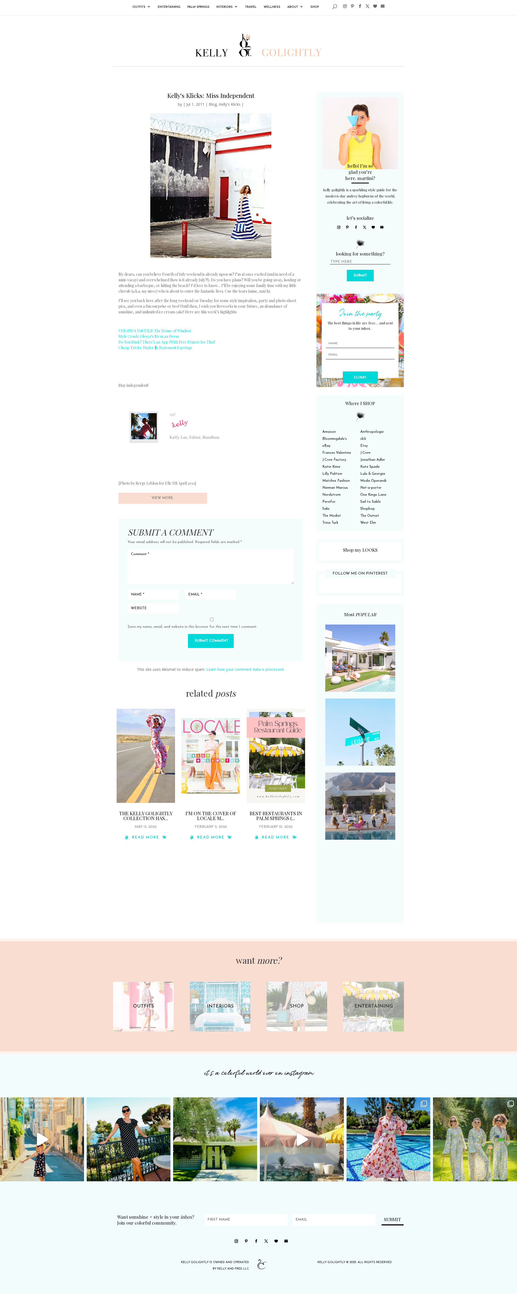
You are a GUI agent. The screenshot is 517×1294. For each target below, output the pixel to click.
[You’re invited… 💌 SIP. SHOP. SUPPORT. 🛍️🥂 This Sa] (475, 1139)
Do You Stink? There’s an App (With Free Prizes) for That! (166, 342)
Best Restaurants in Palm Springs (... (276, 815)
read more (145, 837)
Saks (326, 508)
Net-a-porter (371, 488)
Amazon (329, 432)
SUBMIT (360, 275)
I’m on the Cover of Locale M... (211, 815)
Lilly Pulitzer (332, 474)
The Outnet (369, 515)
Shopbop (367, 508)
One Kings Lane (373, 495)
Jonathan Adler (372, 460)
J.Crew (365, 453)
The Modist (331, 515)
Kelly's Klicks (229, 104)
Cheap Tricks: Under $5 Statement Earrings (155, 347)
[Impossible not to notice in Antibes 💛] (42, 1139)
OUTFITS (138, 7)
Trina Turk (330, 522)
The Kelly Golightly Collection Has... (146, 815)
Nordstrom (331, 495)
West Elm (368, 522)
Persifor (329, 502)
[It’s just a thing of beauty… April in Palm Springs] (302, 1139)
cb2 (363, 439)
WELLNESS (272, 7)
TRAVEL (251, 7)
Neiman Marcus (335, 488)
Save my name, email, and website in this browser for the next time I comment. (192, 627)
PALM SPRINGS (198, 7)
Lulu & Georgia (372, 474)
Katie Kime (331, 467)
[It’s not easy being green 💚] (215, 1139)
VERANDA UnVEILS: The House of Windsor (154, 330)
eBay (326, 446)
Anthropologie (372, 432)
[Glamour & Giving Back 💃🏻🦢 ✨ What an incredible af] (389, 1139)
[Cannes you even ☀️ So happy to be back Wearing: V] (129, 1139)
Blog (213, 104)
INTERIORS (224, 7)
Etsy (364, 446)
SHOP (314, 7)
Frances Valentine (336, 453)
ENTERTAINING (169, 7)
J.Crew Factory (334, 460)
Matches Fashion (336, 481)
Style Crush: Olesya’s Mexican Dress (148, 336)
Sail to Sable (370, 502)
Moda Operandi (373, 481)
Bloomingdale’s (334, 439)
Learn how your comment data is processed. (245, 669)
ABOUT (292, 7)
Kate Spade (370, 467)
